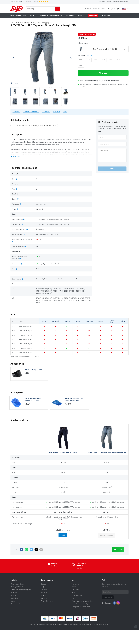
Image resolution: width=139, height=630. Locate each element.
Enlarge (15, 83)
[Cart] (118, 9)
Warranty (44, 598)
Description (16, 112)
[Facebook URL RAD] (114, 603)
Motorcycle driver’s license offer (82, 601)
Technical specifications (31, 112)
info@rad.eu (85, 624)
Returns (43, 595)
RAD (73, 580)
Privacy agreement (95, 624)
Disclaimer (105, 624)
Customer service (99, 9)
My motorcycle (15, 604)
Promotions (14, 598)
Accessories (46, 112)
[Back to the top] (135, 626)
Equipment (14, 592)
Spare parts (56, 112)
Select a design (83, 43)
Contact (43, 584)
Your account (76, 584)
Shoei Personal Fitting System (81, 604)
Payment (44, 590)
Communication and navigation (20, 590)
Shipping (44, 592)
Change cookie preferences (81, 607)
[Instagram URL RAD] (118, 603)
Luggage (13, 595)
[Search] (57, 8)
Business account (77, 595)
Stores (74, 587)
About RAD (75, 590)
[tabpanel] (42, 58)
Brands (12, 601)
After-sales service (47, 601)
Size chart (90, 55)
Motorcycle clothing (22, 23)
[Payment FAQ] (69, 620)
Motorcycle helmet (16, 587)
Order (104, 73)
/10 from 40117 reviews (24, 2)
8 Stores (88, 9)
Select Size (85, 55)
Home (12, 23)
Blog (73, 598)
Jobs (73, 592)
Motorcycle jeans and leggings (40, 23)
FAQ (42, 587)
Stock (65, 112)
